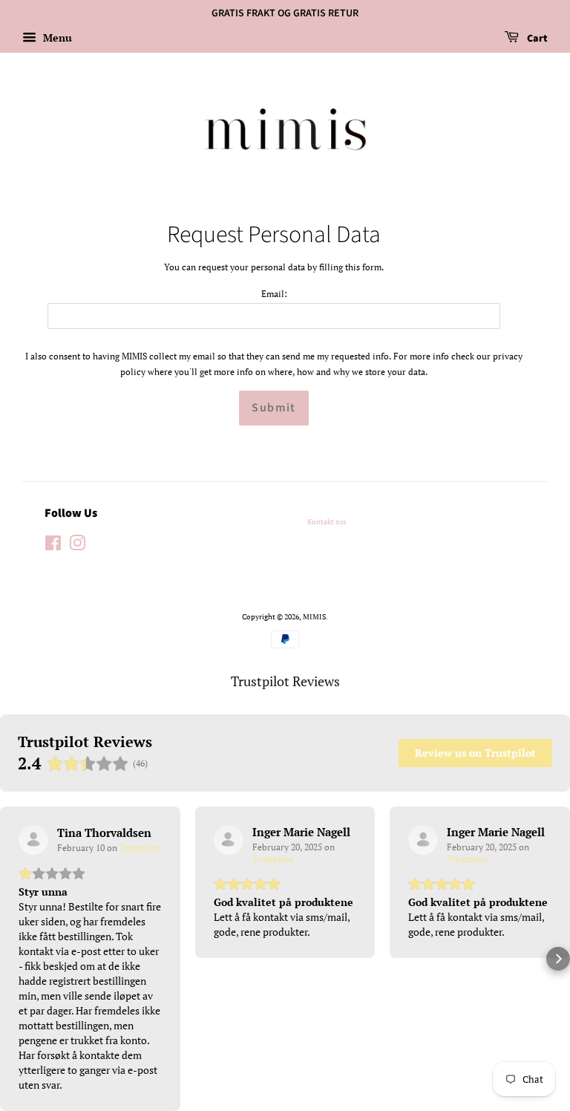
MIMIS (314, 616)
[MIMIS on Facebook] (53, 546)
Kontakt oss (326, 521)
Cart (536, 38)
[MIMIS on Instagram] (77, 546)
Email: (274, 293)
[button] (12, 959)
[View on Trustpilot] (33, 840)
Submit (274, 408)
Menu (56, 37)
